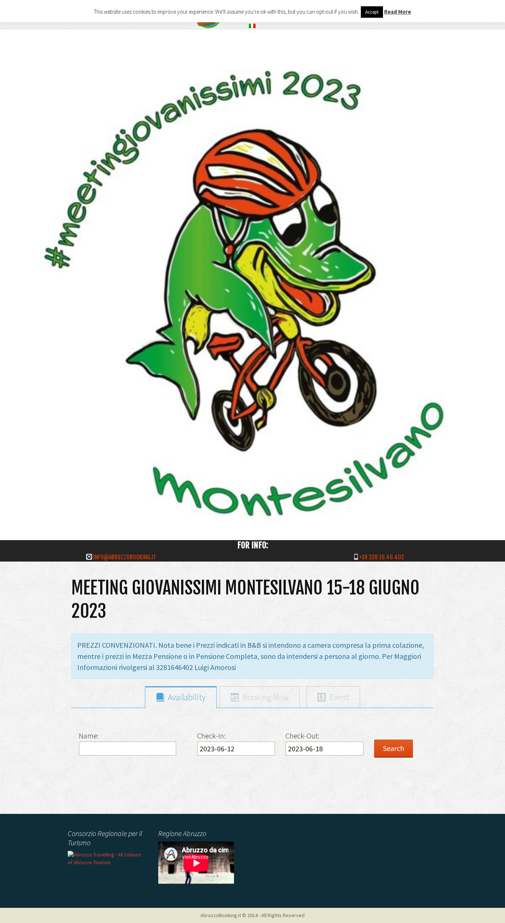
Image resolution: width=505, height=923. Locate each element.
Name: (89, 735)
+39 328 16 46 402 (381, 557)
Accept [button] (372, 12)
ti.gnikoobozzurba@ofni (124, 557)
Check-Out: (302, 735)
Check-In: (211, 735)
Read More (397, 11)
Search (393, 748)
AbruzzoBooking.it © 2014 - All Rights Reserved (252, 915)
